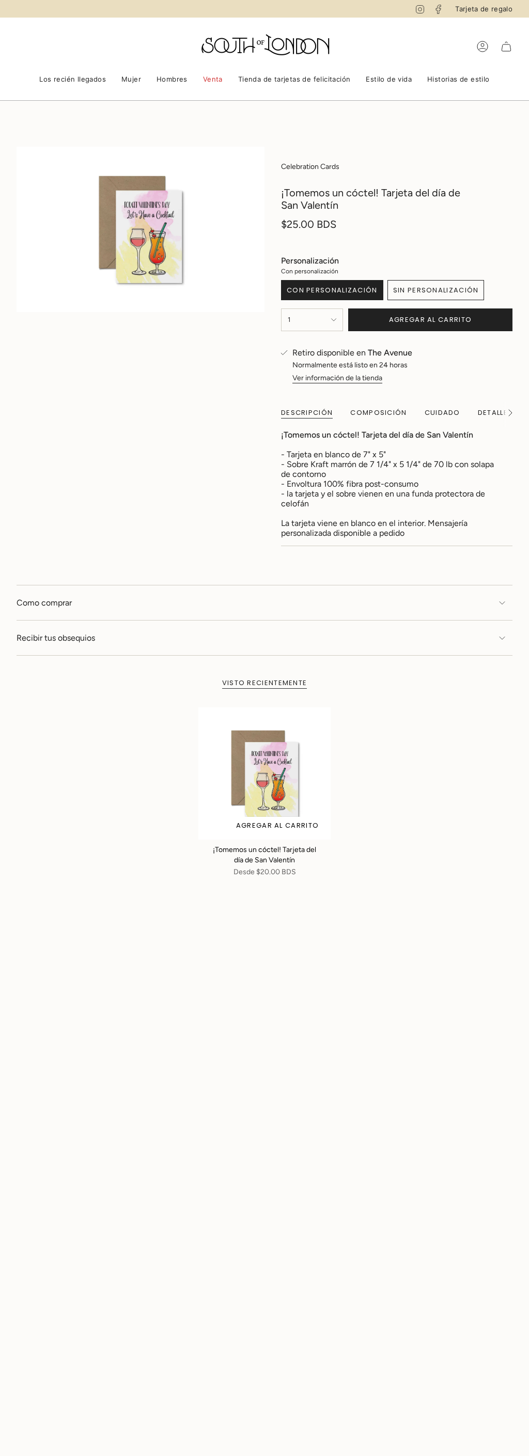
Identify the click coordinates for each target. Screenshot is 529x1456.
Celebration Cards (310, 166)
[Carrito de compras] (506, 46)
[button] (73, 80)
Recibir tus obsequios (56, 638)
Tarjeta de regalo (483, 9)
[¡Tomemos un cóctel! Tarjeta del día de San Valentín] (264, 773)
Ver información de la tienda (337, 378)
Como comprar (44, 603)
